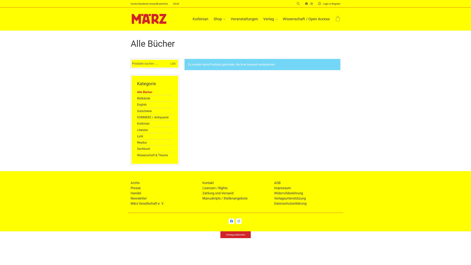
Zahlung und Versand (217, 193)
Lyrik (140, 136)
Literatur (142, 130)
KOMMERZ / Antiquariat (153, 117)
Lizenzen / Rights (215, 188)
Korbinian (143, 123)
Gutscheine (144, 111)
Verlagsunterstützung (290, 198)
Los (173, 63)
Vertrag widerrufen (235, 234)
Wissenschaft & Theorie (152, 155)
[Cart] (337, 19)
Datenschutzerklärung (290, 203)
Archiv (135, 183)
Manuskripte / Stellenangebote (225, 198)
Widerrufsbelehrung (288, 193)
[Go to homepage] (149, 19)
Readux (142, 142)
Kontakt (208, 183)
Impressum (282, 188)
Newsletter (139, 198)
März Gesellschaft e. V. (147, 203)
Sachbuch (143, 149)
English (142, 104)
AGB (277, 183)
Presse (136, 188)
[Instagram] (239, 221)
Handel (136, 193)
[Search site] (298, 4)
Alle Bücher (144, 92)
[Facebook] (231, 221)
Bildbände (143, 98)
